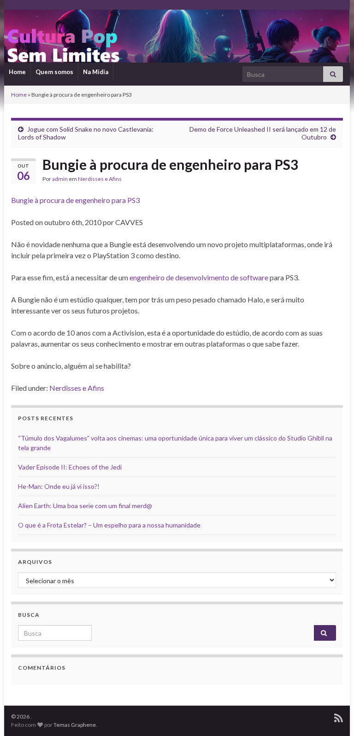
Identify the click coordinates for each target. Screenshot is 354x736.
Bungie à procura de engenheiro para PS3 (75, 200)
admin (60, 178)
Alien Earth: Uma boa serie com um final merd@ (85, 506)
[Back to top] (333, 715)
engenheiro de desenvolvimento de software (199, 277)
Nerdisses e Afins (100, 178)
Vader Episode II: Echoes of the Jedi (70, 467)
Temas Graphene (74, 724)
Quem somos (54, 71)
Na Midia (95, 71)
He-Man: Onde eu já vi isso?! (59, 486)
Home (17, 71)
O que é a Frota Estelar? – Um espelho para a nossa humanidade (109, 525)
